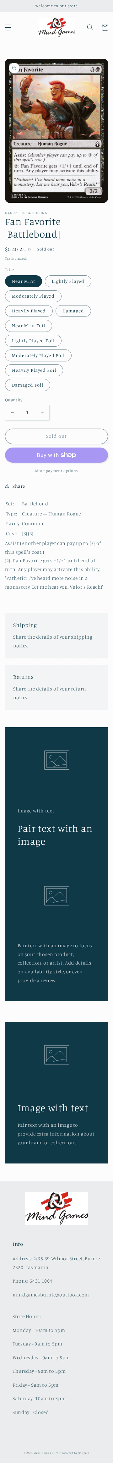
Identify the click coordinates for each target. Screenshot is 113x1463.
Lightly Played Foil (33, 340)
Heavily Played (29, 310)
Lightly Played (68, 281)
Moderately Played (33, 296)
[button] (8, 27)
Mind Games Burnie (47, 1453)
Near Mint (23, 281)
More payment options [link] (56, 470)
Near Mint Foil (29, 325)
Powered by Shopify (75, 1453)
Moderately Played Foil (38, 355)
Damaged (73, 310)
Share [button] (19, 486)
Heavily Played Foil (34, 370)
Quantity (13, 399)
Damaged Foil (28, 385)
